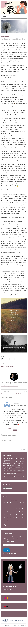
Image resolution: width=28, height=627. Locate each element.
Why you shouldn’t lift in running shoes (13, 467)
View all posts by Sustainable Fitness (9, 386)
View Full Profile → (8, 589)
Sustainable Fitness (10, 586)
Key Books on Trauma (21, 392)
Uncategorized (10, 366)
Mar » (8, 525)
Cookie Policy (4, 621)
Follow (7, 550)
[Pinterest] (5, 606)
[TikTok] (7, 606)
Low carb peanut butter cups (11, 470)
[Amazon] (7, 598)
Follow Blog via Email (9, 533)
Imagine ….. (7, 460)
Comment (23, 449)
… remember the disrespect (10, 458)
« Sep (4, 525)
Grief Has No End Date (6, 392)
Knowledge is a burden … (10, 461)
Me (3, 366)
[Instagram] (5, 598)
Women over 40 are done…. (10, 463)
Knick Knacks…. (8, 465)
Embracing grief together (10, 476)
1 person (9, 428)
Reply (15, 430)
